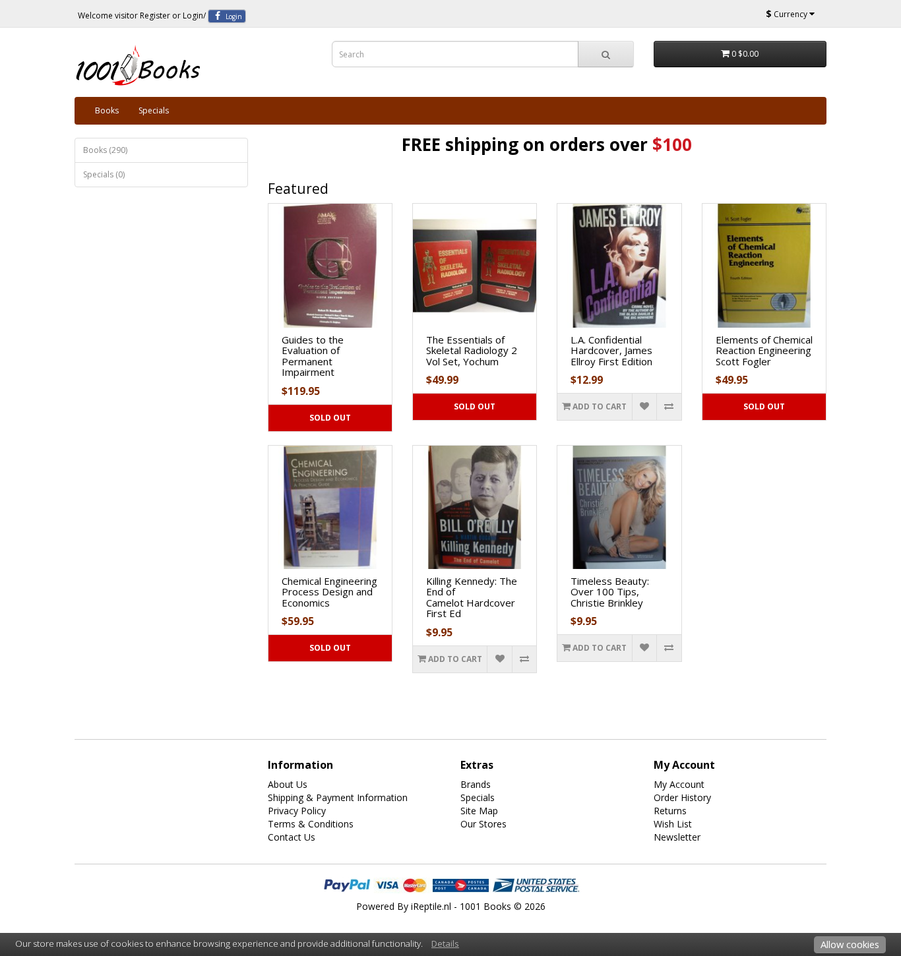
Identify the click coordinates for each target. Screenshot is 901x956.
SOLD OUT (330, 417)
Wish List (673, 824)
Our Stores (483, 824)
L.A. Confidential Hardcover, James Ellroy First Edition (611, 350)
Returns (670, 810)
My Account (679, 784)
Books (107, 110)
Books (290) (105, 150)
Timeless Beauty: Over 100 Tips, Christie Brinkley (610, 591)
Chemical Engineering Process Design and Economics (329, 591)
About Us (287, 784)
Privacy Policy (297, 810)
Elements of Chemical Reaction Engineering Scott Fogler (764, 350)
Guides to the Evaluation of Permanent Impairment (313, 356)
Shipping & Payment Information (338, 797)
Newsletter (677, 837)
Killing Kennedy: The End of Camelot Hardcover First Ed (471, 597)
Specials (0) (104, 174)
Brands (475, 784)
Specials (154, 110)
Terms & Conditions (311, 824)
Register (155, 15)
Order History (682, 797)
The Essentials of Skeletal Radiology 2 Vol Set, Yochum (471, 350)
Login (193, 15)
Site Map (479, 810)
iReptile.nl (431, 906)
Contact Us (291, 837)
